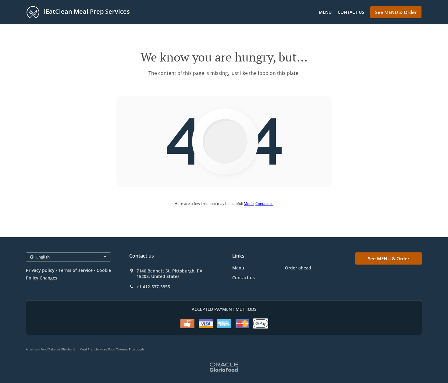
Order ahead (298, 268)
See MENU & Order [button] (396, 12)
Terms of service (75, 270)
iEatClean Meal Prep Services (86, 11)
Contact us (351, 12)
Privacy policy (40, 270)
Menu (325, 12)
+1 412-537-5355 (153, 287)
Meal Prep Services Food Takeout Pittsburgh (112, 349)
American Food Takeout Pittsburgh (51, 349)
